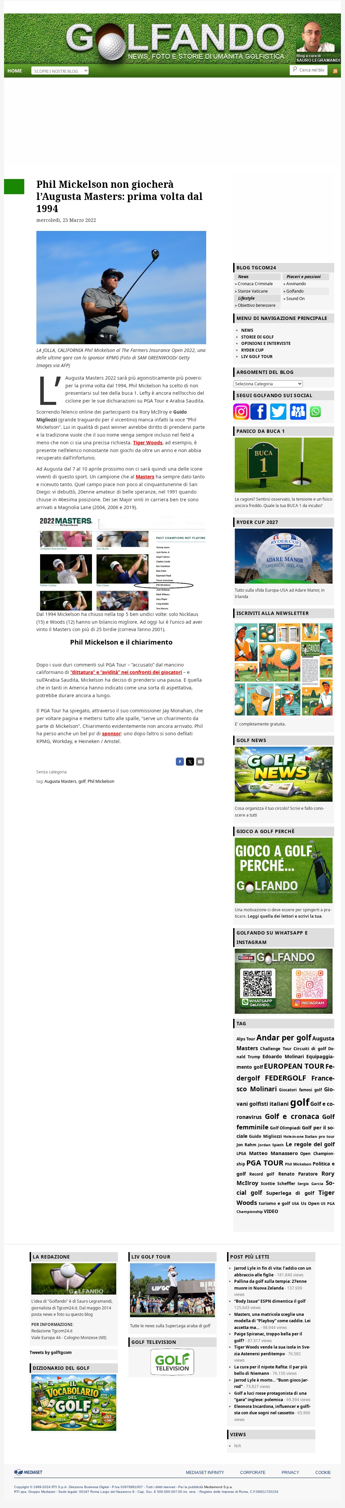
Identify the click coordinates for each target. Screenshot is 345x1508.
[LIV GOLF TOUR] (172, 1317)
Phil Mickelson (101, 781)
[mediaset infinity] (29, 1472)
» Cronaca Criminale (254, 284)
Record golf (261, 1174)
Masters (145, 476)
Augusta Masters (60, 781)
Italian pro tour (320, 1136)
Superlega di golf (290, 1192)
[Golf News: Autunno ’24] (283, 668)
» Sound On (294, 298)
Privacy (290, 1472)
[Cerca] (310, 6)
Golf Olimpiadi (285, 1128)
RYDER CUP (252, 350)
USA (295, 1203)
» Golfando (293, 291)
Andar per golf (283, 1037)
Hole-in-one (293, 1136)
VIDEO (271, 1211)
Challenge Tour (275, 1048)
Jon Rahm (246, 1145)
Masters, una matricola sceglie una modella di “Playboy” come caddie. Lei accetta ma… (272, 1320)
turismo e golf (274, 1203)
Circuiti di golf (309, 1048)
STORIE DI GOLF (257, 337)
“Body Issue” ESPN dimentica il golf (270, 1301)
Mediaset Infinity (205, 1472)
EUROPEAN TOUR (294, 1066)
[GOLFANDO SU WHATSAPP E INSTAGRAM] (283, 981)
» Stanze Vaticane (251, 291)
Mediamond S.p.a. (218, 1487)
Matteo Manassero (273, 1153)
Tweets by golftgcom (51, 1352)
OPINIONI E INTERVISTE (266, 343)
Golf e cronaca (292, 1116)
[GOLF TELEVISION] (172, 1362)
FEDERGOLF (285, 1078)
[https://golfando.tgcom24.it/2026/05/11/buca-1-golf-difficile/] (283, 465)
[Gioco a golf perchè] (283, 870)
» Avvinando (294, 284)
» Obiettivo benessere (255, 305)
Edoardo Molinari (283, 1056)
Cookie (323, 1472)
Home (14, 70)
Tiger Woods (147, 442)
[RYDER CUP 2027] (283, 556)
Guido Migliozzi (265, 1136)
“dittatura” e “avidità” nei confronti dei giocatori (126, 672)
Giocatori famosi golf (300, 1089)
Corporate (252, 1472)
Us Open (310, 1203)
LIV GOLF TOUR (257, 356)
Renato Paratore (298, 1174)
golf (82, 781)
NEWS (247, 330)
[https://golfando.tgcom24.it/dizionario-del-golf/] (74, 1403)
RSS (335, 71)
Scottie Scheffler (278, 1183)
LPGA (241, 1153)
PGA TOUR (264, 1162)
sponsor (111, 733)
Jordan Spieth (271, 1144)
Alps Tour (246, 1039)
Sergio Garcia (310, 1183)
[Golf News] (283, 774)
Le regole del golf (310, 1144)
